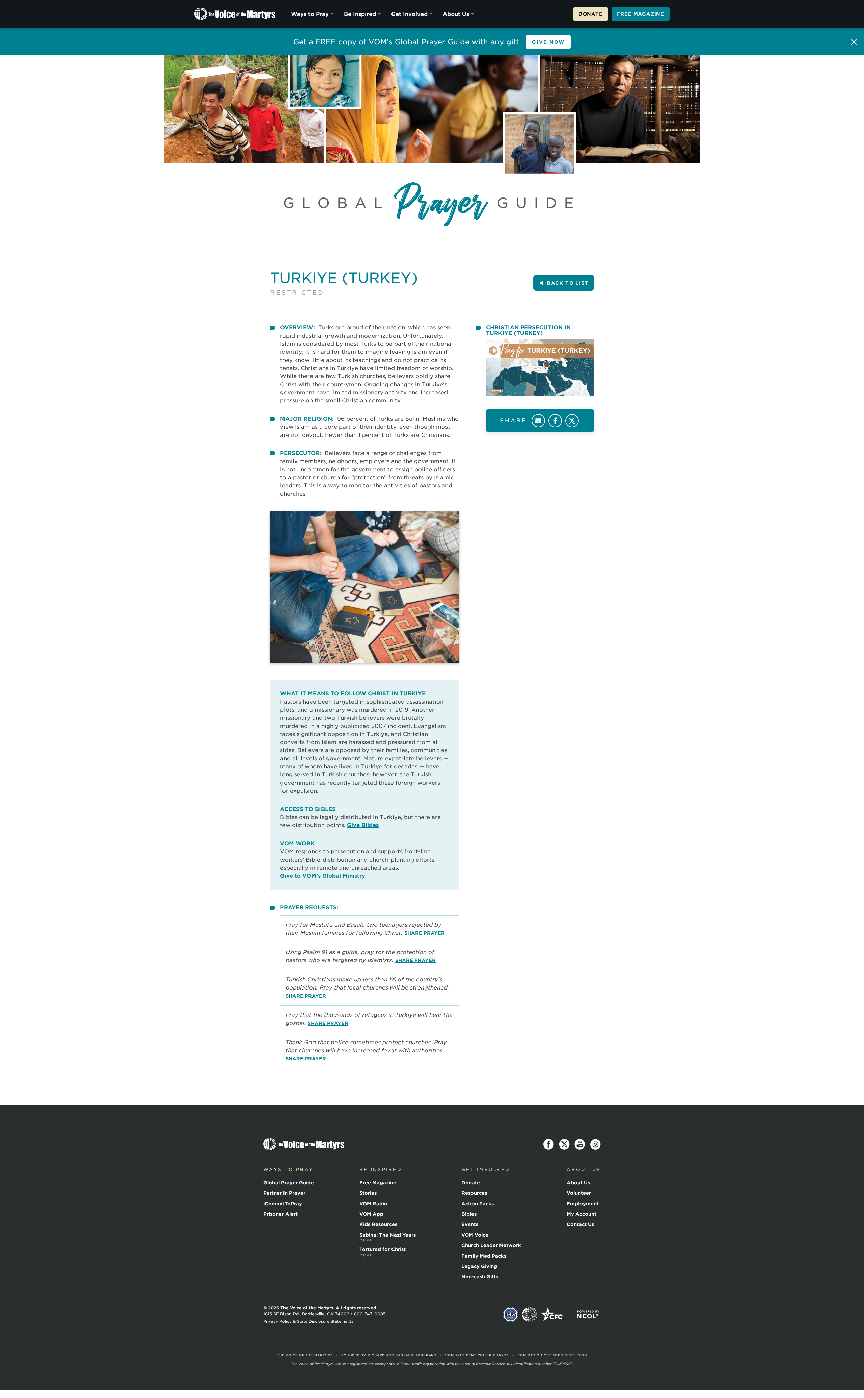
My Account (581, 1214)
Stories (368, 1193)
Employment (583, 1203)
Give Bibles (363, 825)
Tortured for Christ (382, 1252)
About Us (456, 14)
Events (469, 1224)
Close (854, 42)
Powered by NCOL (588, 1315)
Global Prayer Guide (288, 1182)
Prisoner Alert (280, 1214)
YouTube (579, 1144)
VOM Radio (373, 1203)
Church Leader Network (491, 1245)
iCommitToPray (282, 1203)
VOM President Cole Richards (477, 1355)
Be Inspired (360, 14)
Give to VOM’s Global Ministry (322, 876)
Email (538, 420)
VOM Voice (474, 1235)
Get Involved (409, 14)
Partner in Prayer (284, 1193)
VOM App (371, 1214)
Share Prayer (424, 933)
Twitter (572, 420)
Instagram (595, 1144)
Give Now (548, 42)
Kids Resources (378, 1224)
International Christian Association (529, 1315)
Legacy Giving (479, 1266)
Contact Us (580, 1224)
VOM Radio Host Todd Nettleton (552, 1355)
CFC (551, 1315)
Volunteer (579, 1193)
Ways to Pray (310, 14)
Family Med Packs (483, 1256)
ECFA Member (511, 1315)
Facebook (555, 420)
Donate (590, 14)
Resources (474, 1193)
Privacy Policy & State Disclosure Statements (308, 1321)
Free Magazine (640, 14)
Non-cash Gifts (479, 1277)
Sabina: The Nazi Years (387, 1237)
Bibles (469, 1214)
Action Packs (477, 1203)
